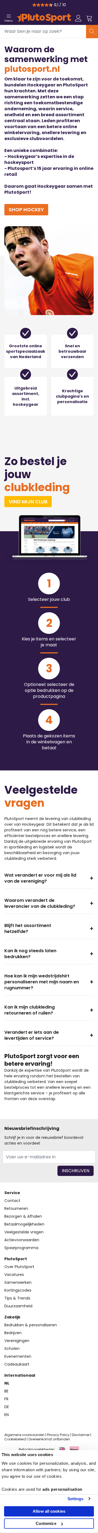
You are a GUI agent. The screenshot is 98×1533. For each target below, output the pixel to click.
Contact (12, 1200)
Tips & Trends (17, 1298)
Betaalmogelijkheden (24, 1224)
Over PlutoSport (19, 1266)
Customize (46, 1523)
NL (6, 1383)
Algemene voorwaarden (24, 1434)
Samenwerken (18, 1282)
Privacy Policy (58, 1434)
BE (6, 1391)
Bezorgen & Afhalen (23, 1216)
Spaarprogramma (21, 1247)
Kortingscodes (17, 1290)
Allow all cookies (49, 1511)
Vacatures (14, 1274)
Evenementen (17, 1356)
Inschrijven (75, 1171)
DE (6, 1406)
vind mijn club (28, 501)
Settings (76, 1498)
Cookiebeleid (15, 1439)
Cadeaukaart (16, 1364)
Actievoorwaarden (21, 1240)
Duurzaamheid (18, 1306)
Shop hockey (26, 209)
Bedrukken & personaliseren (30, 1325)
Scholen (12, 1348)
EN (6, 1414)
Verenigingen (16, 1340)
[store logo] (44, 18)
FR (6, 1399)
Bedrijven (13, 1333)
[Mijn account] (78, 18)
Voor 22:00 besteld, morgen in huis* (51, 5)
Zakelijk (12, 1317)
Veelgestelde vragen (24, 1232)
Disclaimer (81, 1434)
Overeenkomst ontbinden (49, 1439)
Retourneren (16, 1208)
